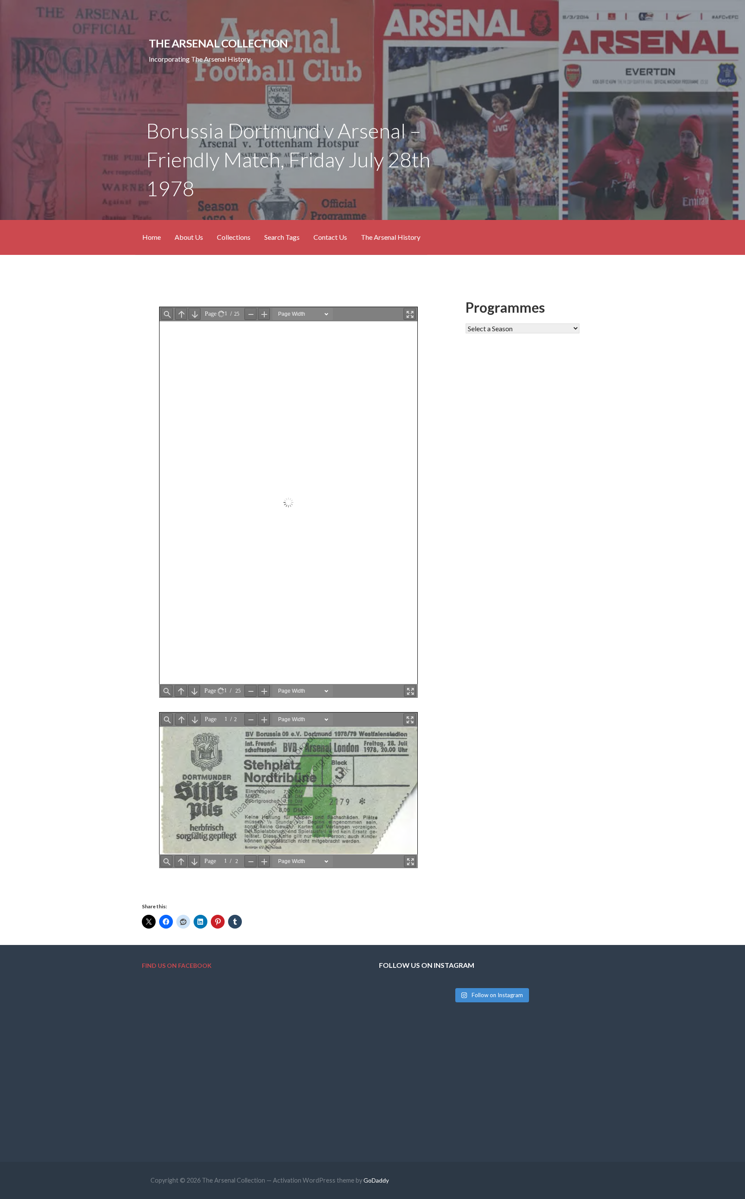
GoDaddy (376, 1180)
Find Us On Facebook (177, 965)
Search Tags (282, 237)
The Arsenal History (390, 237)
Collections (233, 237)
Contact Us (330, 237)
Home (151, 237)
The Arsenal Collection (218, 43)
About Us (189, 237)
